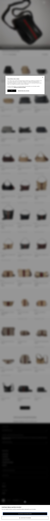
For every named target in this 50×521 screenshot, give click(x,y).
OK (11, 90)
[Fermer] (42, 77)
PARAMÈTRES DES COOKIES (23, 90)
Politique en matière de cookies (20, 87)
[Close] (25, 501)
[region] (25, 85)
